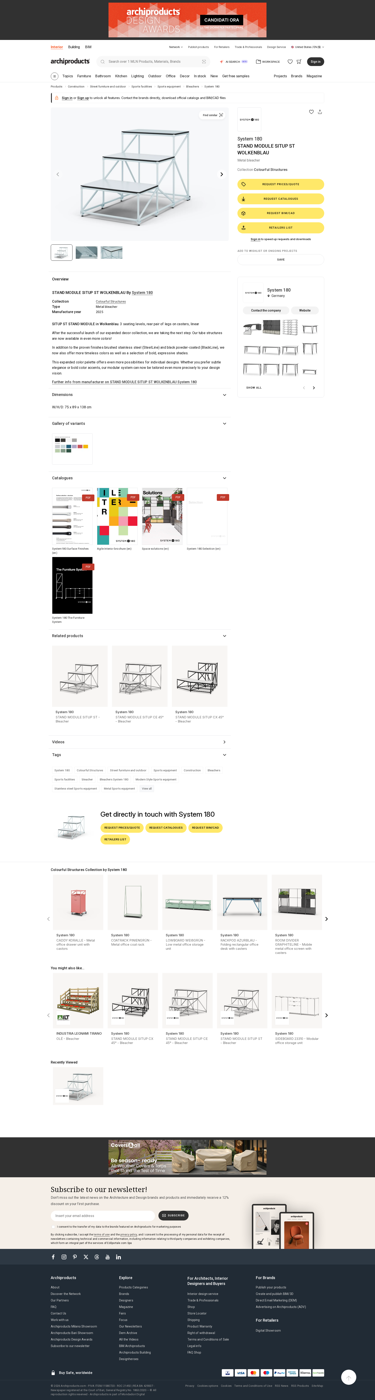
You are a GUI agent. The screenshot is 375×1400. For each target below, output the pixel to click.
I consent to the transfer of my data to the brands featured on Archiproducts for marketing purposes (119, 1226)
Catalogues (62, 478)
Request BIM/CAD (281, 213)
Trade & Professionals (248, 47)
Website (305, 310)
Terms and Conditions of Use (253, 1385)
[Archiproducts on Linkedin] (118, 1257)
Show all (254, 387)
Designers (126, 1300)
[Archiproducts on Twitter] (86, 1257)
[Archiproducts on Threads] (97, 1257)
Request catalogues (281, 198)
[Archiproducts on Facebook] (55, 1257)
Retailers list (281, 227)
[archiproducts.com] (70, 61)
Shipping (194, 1320)
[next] (314, 387)
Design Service (276, 47)
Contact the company (266, 310)
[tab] (182, 47)
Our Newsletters (130, 1326)
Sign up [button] (83, 98)
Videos (58, 742)
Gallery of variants (68, 423)
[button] (176, 47)
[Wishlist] (290, 61)
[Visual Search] (204, 61)
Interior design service (203, 1294)
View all (147, 788)
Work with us (60, 1320)
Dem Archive (128, 1333)
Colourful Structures (271, 170)
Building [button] (74, 47)
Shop (191, 1307)
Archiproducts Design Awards (71, 1339)
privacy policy (128, 1234)
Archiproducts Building (135, 1352)
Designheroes (128, 1359)
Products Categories (133, 1287)
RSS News (281, 1385)
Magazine (126, 1307)
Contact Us (58, 1313)
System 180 (249, 139)
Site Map (317, 1385)
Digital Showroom (268, 1330)
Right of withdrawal (201, 1333)
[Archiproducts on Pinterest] (75, 1257)
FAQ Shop (194, 1352)
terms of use (102, 1234)
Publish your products (271, 1287)
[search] (102, 61)
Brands (124, 1294)
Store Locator (197, 1313)
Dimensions (62, 394)
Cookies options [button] (207, 1385)
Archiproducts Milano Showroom (74, 1326)
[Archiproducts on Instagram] (64, 1257)
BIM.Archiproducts (132, 1346)
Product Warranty (200, 1326)
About (55, 1287)
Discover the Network (66, 1294)
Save (281, 259)
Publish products (198, 47)
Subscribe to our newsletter (70, 1346)
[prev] (304, 387)
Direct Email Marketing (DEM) (276, 1300)
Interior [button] (57, 47)
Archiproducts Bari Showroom (72, 1333)
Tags (56, 754)
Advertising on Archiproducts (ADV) (281, 1307)
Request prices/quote (280, 184)
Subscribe (176, 1215)
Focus (123, 1320)
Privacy (189, 1385)
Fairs (122, 1313)
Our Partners (60, 1300)
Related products (67, 635)
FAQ (54, 1307)
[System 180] (249, 119)
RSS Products (300, 1385)
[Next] (222, 174)
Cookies (226, 1385)
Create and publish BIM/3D (274, 1294)
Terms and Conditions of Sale (208, 1339)
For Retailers (222, 47)
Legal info (194, 1346)
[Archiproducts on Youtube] (108, 1257)
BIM (88, 47)
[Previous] (57, 174)
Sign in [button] (316, 61)
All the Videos (128, 1339)
